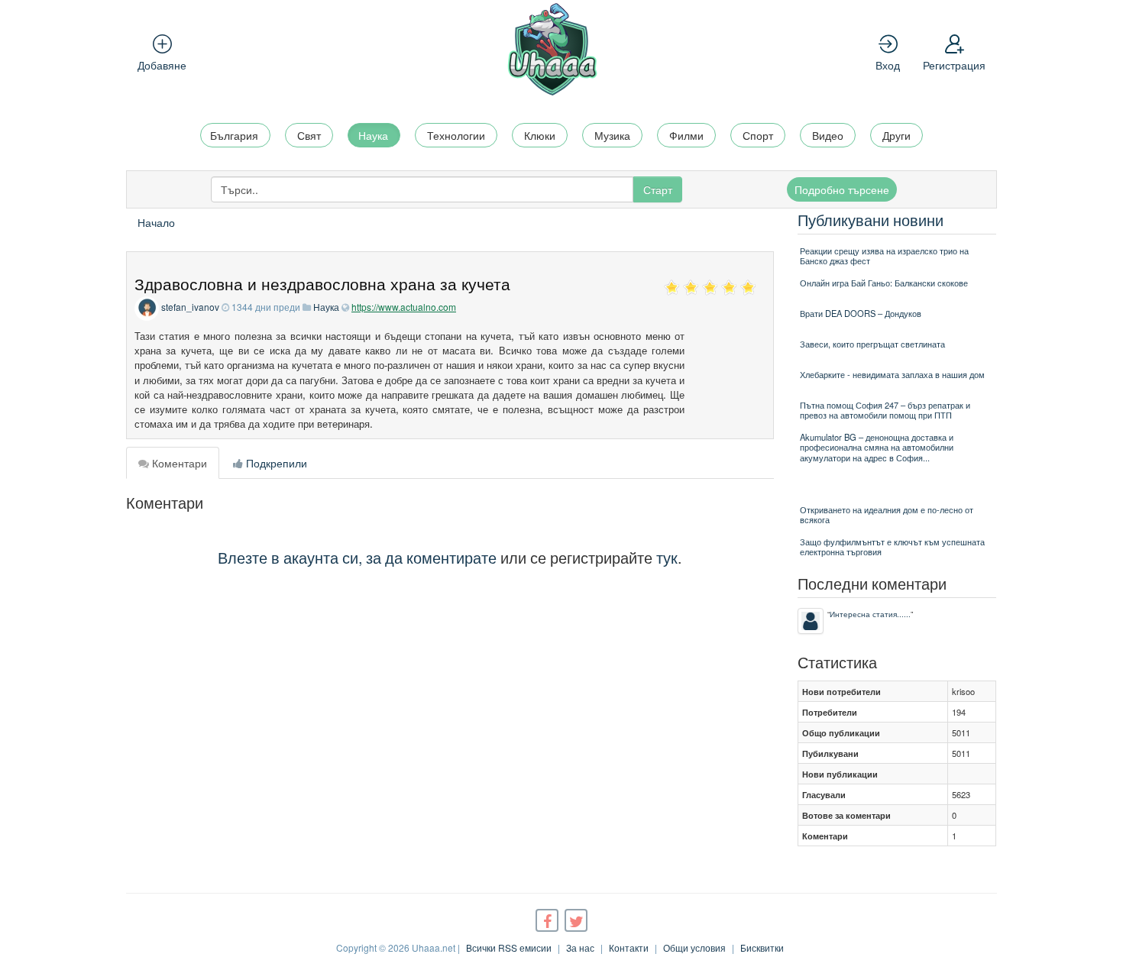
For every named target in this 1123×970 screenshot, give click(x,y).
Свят (309, 135)
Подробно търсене (842, 189)
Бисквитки (762, 947)
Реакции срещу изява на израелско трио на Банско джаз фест (884, 255)
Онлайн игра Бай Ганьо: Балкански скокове (884, 282)
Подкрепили (275, 462)
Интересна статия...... (870, 613)
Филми (686, 135)
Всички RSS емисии (509, 947)
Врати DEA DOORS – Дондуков (860, 313)
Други (896, 135)
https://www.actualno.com (403, 306)
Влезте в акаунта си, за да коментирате (357, 557)
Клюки (539, 135)
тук (667, 557)
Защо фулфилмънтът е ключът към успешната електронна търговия (892, 546)
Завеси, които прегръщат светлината (872, 344)
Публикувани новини (870, 220)
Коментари (178, 462)
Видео (827, 135)
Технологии (456, 135)
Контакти (629, 947)
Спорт (758, 135)
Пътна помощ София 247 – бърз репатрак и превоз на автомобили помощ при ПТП (885, 410)
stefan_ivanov (190, 306)
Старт (657, 189)
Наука (373, 135)
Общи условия (694, 947)
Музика (612, 135)
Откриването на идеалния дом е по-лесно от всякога (886, 514)
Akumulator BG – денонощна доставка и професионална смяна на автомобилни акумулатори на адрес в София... (876, 447)
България (234, 135)
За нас (580, 947)
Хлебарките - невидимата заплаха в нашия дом (892, 374)
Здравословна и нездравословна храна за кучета (322, 283)
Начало (156, 222)
